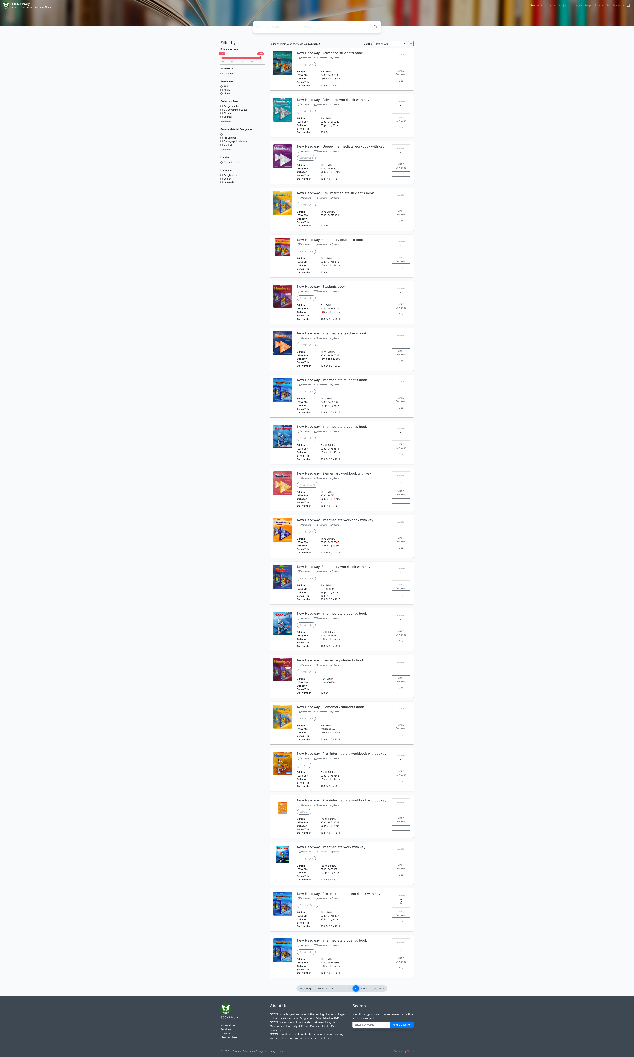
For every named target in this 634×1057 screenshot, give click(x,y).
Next (364, 988)
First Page (306, 988)
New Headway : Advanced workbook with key (333, 100)
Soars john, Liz (306, 64)
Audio (227, 89)
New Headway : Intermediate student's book (332, 380)
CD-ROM (228, 144)
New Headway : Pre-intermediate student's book (335, 193)
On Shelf (228, 73)
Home (535, 5)
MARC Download (401, 72)
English (227, 178)
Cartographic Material (235, 141)
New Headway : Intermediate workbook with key (335, 520)
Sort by (368, 43)
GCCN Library (231, 162)
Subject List (565, 5)
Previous (322, 988)
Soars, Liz (304, 765)
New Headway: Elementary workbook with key (333, 567)
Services (225, 1029)
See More (225, 121)
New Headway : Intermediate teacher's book (332, 333)
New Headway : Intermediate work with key (331, 847)
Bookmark (322, 57)
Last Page (377, 988)
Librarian (599, 5)
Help (588, 5)
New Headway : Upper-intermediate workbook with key (340, 146)
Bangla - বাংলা (230, 175)
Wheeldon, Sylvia (307, 485)
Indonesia (229, 182)
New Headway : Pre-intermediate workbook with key (338, 894)
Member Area (615, 5)
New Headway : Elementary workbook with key (334, 473)
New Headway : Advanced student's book (330, 53)
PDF (226, 86)
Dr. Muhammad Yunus (235, 109)
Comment (306, 57)
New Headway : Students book (321, 287)
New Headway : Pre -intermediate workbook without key (341, 754)
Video (227, 93)
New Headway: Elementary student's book (330, 240)
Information (548, 5)
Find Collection (402, 1024)
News (579, 5)
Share (336, 57)
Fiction (227, 113)
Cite (401, 80)
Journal (228, 116)
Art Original (230, 137)
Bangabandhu (231, 106)
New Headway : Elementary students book (330, 660)
